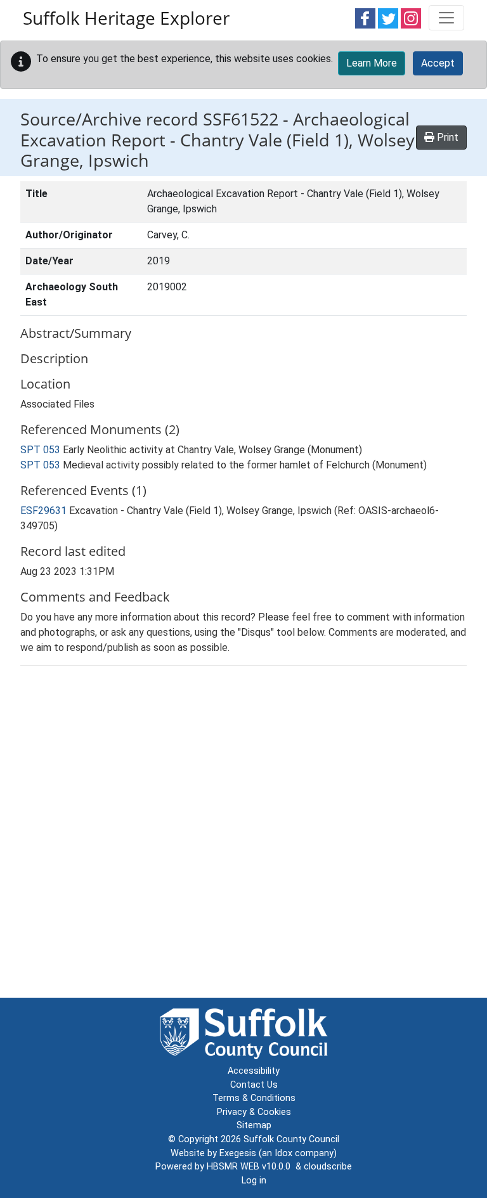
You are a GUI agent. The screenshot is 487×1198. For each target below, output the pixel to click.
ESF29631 (44, 511)
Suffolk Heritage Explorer (126, 18)
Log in (254, 1180)
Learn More (371, 63)
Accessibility (254, 1071)
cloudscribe (328, 1166)
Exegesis (237, 1153)
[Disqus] (243, 834)
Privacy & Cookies (254, 1112)
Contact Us (254, 1084)
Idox (283, 1153)
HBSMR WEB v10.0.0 (251, 1166)
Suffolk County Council (291, 1139)
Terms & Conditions (253, 1098)
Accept (438, 63)
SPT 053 (40, 450)
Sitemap (254, 1125)
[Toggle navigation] (446, 17)
